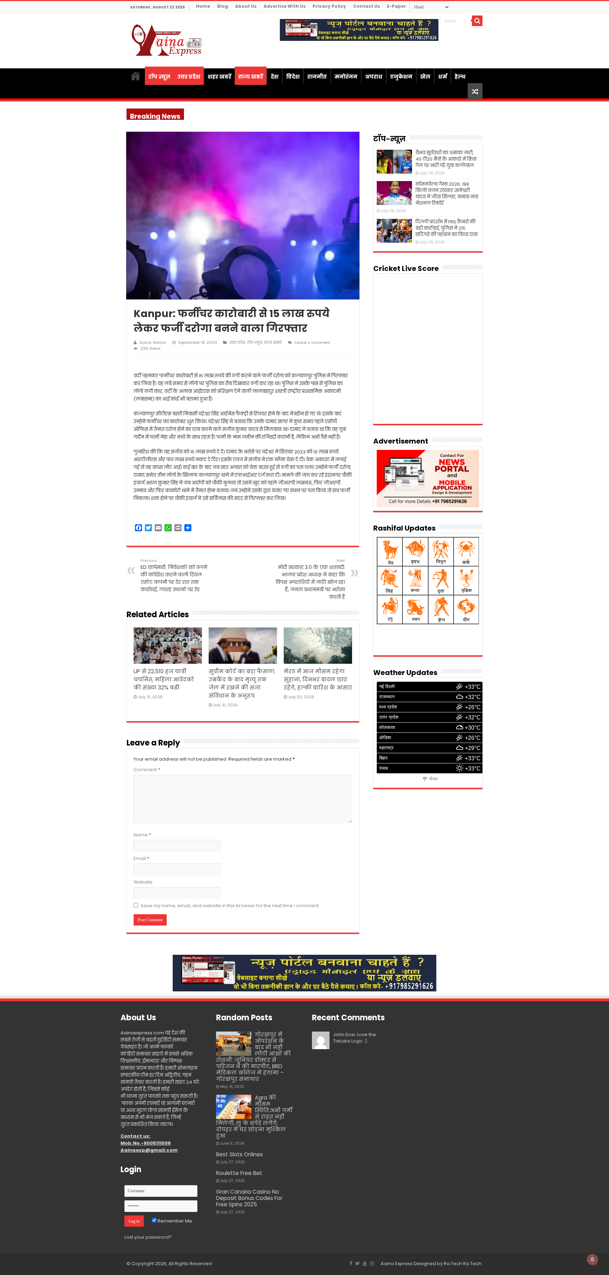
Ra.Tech (472, 1263)
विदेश (293, 76)
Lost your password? (148, 1237)
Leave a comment (312, 342)
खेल (425, 76)
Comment (147, 769)
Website (143, 882)
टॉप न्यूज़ (159, 76)
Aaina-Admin (153, 342)
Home (203, 6)
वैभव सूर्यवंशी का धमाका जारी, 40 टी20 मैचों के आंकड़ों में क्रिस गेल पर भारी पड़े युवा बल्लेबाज (446, 159)
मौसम (433, 779)
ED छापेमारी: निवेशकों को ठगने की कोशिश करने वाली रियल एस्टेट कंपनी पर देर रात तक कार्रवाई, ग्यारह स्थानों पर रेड (174, 575)
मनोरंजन (345, 76)
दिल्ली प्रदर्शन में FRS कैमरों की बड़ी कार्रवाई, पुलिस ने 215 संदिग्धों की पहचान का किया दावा (447, 228)
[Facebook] (351, 1263)
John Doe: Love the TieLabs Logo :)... (354, 1037)
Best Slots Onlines (239, 1154)
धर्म (442, 76)
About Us (246, 6)
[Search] (477, 21)
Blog (222, 6)
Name (142, 834)
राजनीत (317, 76)
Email (141, 858)
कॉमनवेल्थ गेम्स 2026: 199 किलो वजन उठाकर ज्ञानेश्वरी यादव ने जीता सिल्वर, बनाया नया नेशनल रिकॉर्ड (447, 193)
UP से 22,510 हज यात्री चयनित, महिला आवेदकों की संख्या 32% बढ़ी (164, 679)
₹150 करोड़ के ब (201, 114)
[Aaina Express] (167, 39)
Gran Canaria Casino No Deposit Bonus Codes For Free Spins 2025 (249, 1198)
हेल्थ (460, 76)
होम (136, 75)
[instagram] (372, 1263)
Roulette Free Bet (239, 1173)
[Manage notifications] (592, 1259)
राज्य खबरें (250, 76)
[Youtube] (365, 1263)
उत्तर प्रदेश (188, 76)
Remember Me (174, 1221)
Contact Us (366, 6)
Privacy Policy (329, 6)
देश (274, 76)
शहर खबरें (219, 76)
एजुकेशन (401, 76)
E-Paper (396, 6)
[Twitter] (358, 1263)
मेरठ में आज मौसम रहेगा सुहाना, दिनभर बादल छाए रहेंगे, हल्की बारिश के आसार (318, 679)
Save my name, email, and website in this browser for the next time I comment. (230, 905)
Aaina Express (397, 1263)
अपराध (373, 76)
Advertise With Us (285, 6)
